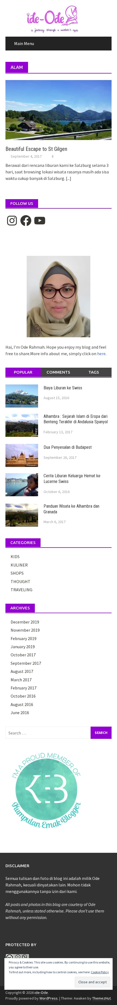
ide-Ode (41, 992)
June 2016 (20, 712)
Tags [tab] (93, 372)
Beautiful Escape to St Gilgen (36, 149)
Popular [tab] (23, 372)
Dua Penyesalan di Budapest (68, 447)
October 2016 (23, 696)
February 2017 (23, 688)
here (101, 353)
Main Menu (24, 43)
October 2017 (23, 654)
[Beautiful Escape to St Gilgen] (58, 109)
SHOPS (17, 573)
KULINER (19, 565)
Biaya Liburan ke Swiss (63, 387)
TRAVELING (21, 589)
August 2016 (22, 704)
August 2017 (22, 671)
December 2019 (25, 622)
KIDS (15, 556)
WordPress (48, 998)
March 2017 (21, 679)
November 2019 (25, 630)
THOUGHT (20, 581)
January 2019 (23, 646)
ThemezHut (101, 998)
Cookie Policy (100, 972)
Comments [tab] (58, 372)
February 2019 (23, 638)
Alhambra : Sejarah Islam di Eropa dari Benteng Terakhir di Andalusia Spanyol (76, 419)
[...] (68, 178)
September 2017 (26, 663)
